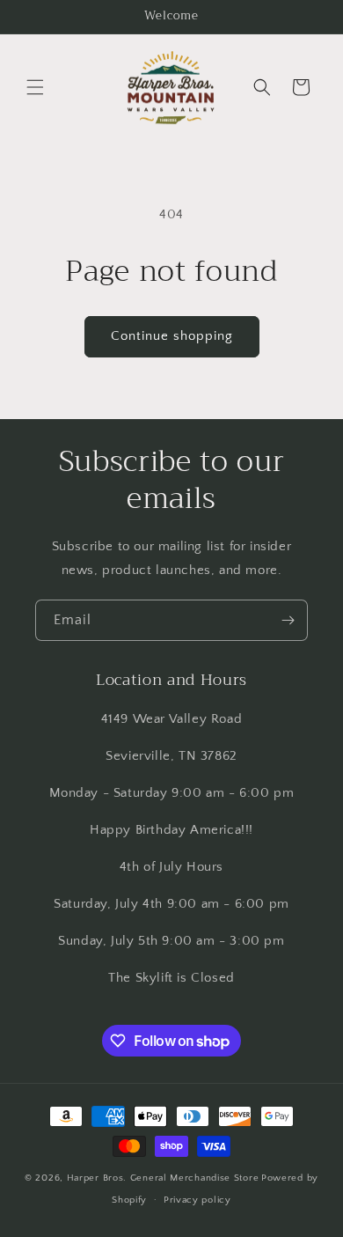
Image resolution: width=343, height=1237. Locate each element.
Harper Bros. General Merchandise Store (163, 1178)
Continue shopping (172, 335)
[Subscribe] (287, 620)
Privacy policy (197, 1200)
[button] (35, 87)
